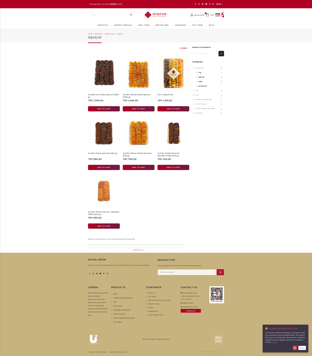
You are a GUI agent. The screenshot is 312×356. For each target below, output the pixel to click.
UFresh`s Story (154, 304)
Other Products (200, 104)
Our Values (152, 296)
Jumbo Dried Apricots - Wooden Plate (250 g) (169, 154)
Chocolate (198, 113)
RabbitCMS (218, 351)
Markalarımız (153, 311)
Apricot (120, 34)
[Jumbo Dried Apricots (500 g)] (104, 132)
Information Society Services (159, 300)
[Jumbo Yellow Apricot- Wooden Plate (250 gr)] (104, 191)
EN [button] (220, 4)
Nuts (197, 95)
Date (200, 81)
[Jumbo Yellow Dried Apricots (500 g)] (139, 132)
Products (103, 25)
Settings (302, 348)
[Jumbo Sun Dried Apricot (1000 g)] (104, 73)
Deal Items (144, 25)
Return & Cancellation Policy (98, 352)
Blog (211, 25)
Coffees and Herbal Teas (203, 99)
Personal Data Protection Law (118, 352)
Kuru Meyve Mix (165, 94)
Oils (196, 90)
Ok (295, 348)
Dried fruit (203, 86)
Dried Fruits (109, 34)
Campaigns (180, 25)
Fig (200, 72)
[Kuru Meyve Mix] (173, 73)
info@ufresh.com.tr (190, 307)
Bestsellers (162, 25)
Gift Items (197, 25)
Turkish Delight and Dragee (205, 108)
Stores (150, 307)
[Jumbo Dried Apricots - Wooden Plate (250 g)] (173, 132)
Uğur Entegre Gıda (155, 315)
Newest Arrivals (123, 25)
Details (274, 342)
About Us (151, 293)
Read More (137, 250)
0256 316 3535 (188, 303)
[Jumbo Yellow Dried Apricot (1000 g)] (139, 73)
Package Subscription (122, 310)
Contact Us (190, 311)
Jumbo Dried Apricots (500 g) (102, 153)
